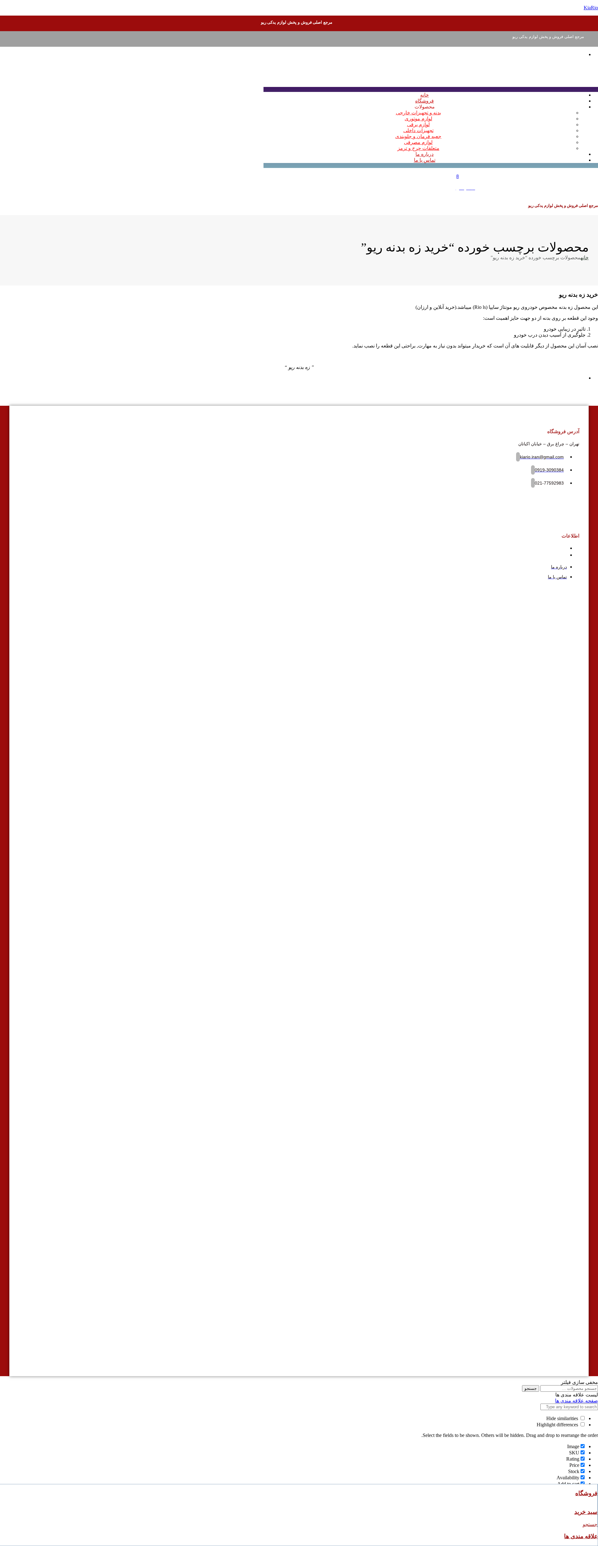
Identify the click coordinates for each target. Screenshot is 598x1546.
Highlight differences (558, 1424)
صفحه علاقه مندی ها (576, 1400)
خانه (585, 257)
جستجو (530, 1388)
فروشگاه (586, 1493)
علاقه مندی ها (581, 1536)
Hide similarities (562, 1418)
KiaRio (591, 7)
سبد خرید (585, 1512)
